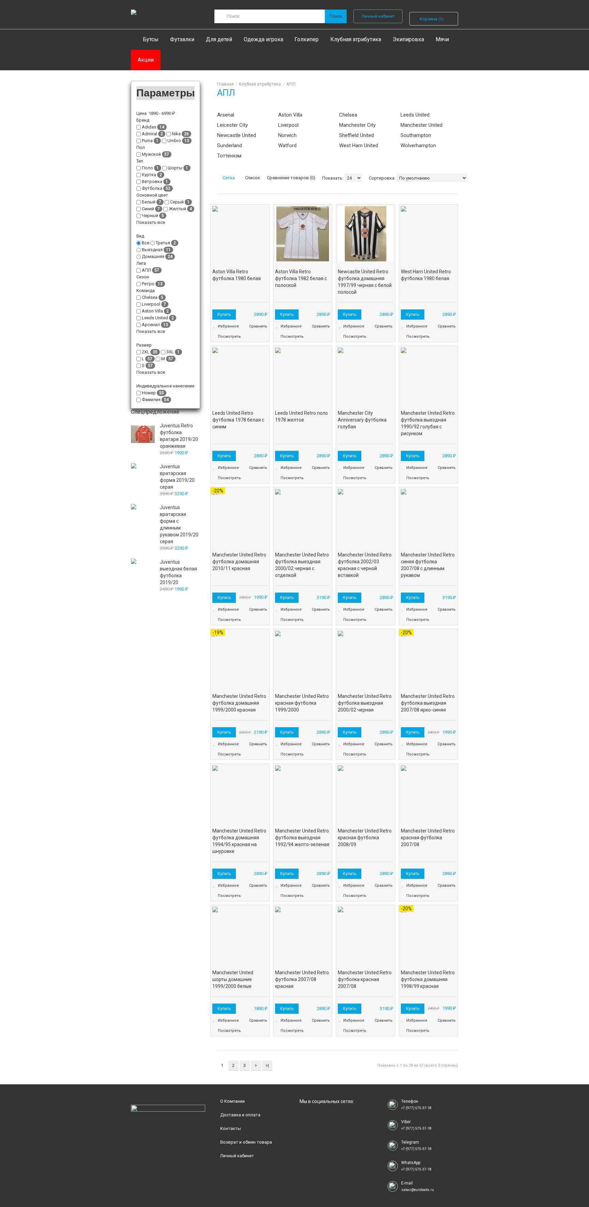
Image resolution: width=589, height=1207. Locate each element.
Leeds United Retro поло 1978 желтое (301, 416)
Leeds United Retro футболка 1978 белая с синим (238, 419)
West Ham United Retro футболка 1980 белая (426, 275)
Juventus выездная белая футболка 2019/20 (178, 572)
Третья (163, 242)
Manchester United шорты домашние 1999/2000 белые (232, 979)
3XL (170, 351)
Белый (148, 201)
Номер (149, 392)
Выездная (152, 249)
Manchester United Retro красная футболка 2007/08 (428, 837)
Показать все (151, 222)
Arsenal (225, 115)
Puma (147, 140)
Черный (150, 215)
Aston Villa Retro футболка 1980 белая (236, 275)
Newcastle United (236, 135)
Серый (177, 201)
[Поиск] (336, 16)
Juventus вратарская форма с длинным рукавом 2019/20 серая (179, 524)
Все (145, 242)
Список (252, 177)
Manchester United (421, 125)
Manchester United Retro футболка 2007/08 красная (302, 979)
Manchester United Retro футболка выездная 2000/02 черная (365, 703)
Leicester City (232, 125)
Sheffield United (356, 135)
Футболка (152, 188)
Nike (176, 133)
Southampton (416, 135)
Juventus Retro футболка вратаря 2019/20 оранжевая (179, 436)
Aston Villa (290, 115)
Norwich (287, 135)
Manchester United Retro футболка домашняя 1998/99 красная (428, 979)
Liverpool (288, 125)
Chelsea (348, 115)
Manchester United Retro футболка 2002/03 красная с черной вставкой (365, 565)
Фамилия (151, 399)
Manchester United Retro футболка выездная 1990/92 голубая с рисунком (428, 423)
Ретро (148, 283)
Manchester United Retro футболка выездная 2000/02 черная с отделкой (302, 565)
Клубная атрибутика (260, 84)
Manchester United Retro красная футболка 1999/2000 (302, 703)
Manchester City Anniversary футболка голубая (362, 419)
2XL (145, 351)
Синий (148, 208)
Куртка (149, 174)
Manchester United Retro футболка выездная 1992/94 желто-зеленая (302, 837)
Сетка (228, 177)
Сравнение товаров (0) (291, 177)
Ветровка (152, 181)
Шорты (175, 167)
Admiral (149, 133)
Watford (287, 145)
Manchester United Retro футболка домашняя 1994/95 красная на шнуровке (239, 841)
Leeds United (415, 115)
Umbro (174, 140)
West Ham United (358, 145)
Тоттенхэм (229, 156)
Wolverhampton (418, 145)
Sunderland (229, 145)
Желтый (177, 208)
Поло (147, 167)
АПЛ (291, 84)
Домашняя (153, 256)
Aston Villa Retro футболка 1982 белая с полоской (301, 278)
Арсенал (151, 324)
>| (267, 1065)
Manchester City (357, 125)
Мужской (151, 154)
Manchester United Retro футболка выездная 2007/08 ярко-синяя (428, 703)
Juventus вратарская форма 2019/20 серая (177, 477)
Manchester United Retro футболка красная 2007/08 (365, 979)
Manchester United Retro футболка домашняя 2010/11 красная (239, 561)
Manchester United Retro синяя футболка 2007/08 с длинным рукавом (428, 565)
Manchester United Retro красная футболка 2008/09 (365, 837)
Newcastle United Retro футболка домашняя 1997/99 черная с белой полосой (365, 282)
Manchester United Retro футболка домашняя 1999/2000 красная (239, 703)
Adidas (149, 126)
